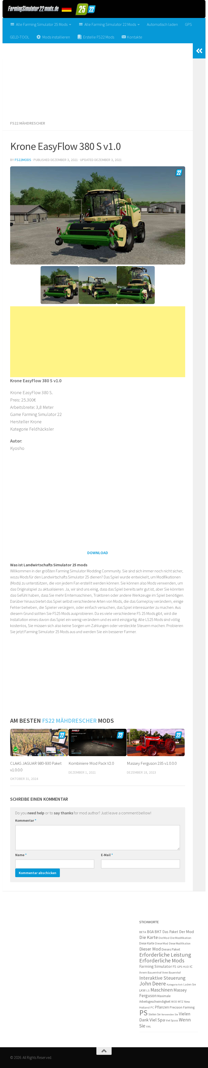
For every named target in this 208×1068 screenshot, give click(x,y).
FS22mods (23, 159)
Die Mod (164, 938)
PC (152, 1007)
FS (174, 966)
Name (21, 855)
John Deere (152, 983)
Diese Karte (146, 943)
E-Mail (107, 855)
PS (143, 1012)
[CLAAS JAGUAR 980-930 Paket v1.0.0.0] (39, 742)
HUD (186, 967)
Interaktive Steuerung (162, 978)
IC (191, 966)
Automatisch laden (162, 24)
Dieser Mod (150, 949)
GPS (188, 24)
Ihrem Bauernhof (150, 972)
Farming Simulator (155, 966)
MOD (174, 1001)
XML (148, 1026)
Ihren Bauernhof (171, 972)
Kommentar (25, 820)
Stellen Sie (154, 1014)
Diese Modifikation (179, 943)
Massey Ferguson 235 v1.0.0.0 (152, 763)
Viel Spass (172, 1020)
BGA (150, 931)
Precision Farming (182, 1007)
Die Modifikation (180, 938)
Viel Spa (157, 1020)
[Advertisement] (98, 80)
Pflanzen (162, 1007)
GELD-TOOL (19, 36)
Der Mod (186, 931)
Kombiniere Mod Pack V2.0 (91, 763)
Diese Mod (161, 943)
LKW (142, 990)
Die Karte (148, 937)
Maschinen (161, 990)
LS (148, 990)
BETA (142, 932)
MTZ (180, 1001)
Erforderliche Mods (161, 960)
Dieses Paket (171, 949)
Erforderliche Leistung (165, 954)
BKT (158, 931)
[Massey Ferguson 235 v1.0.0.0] (156, 742)
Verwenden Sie (169, 1014)
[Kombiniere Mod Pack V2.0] (97, 742)
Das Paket (170, 931)
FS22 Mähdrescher (27, 123)
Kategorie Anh (175, 984)
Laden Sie (189, 984)
